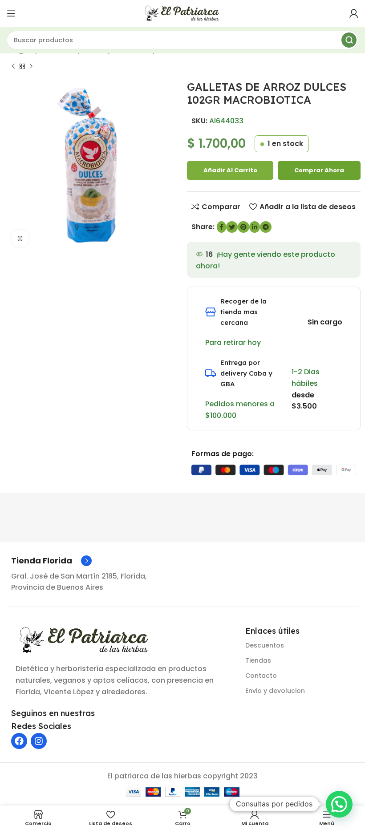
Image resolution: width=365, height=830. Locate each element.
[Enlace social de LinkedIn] (254, 227)
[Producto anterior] (13, 66)
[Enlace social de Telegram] (266, 227)
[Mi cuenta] (354, 13)
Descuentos (264, 645)
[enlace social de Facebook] (221, 227)
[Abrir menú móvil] (11, 13)
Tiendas (258, 660)
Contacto (261, 675)
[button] (339, 804)
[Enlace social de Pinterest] (243, 227)
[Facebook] (19, 741)
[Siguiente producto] (31, 66)
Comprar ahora (319, 170)
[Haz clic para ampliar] (20, 238)
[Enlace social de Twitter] (232, 227)
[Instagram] (39, 741)
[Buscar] (349, 40)
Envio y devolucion (275, 690)
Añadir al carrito (230, 170)
